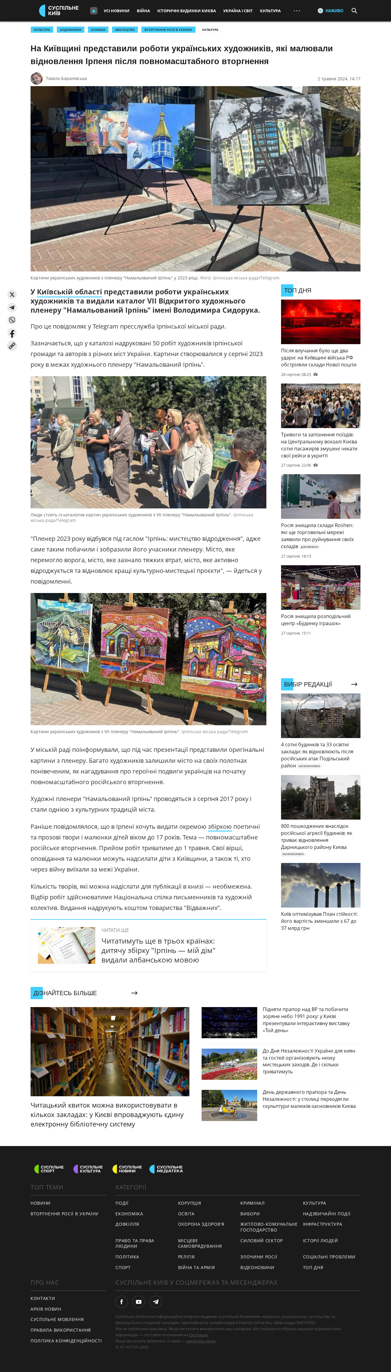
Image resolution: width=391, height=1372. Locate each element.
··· (297, 10)
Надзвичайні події (327, 1214)
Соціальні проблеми (329, 1257)
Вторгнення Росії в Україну (168, 29)
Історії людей (320, 1240)
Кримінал (252, 1203)
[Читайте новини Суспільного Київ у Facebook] (121, 1302)
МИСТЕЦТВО (125, 29)
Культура (270, 10)
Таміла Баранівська (66, 78)
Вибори (250, 1214)
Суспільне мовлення (57, 1319)
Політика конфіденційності (66, 1341)
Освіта (186, 1214)
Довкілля (127, 1224)
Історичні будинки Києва (186, 10)
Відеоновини (257, 1267)
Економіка (129, 1214)
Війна (143, 10)
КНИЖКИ (98, 29)
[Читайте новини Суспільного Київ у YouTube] (139, 1302)
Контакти (43, 1298)
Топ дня (313, 1267)
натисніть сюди (200, 1341)
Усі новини (117, 10)
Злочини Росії (258, 1257)
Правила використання (61, 1330)
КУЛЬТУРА (42, 29)
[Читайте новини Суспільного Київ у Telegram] (156, 1302)
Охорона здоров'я (201, 1224)
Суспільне (198, 1334)
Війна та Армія (196, 1267)
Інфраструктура (322, 1224)
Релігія (186, 1257)
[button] (12, 294)
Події (122, 1203)
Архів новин (46, 1309)
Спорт (123, 1267)
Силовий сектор (261, 1240)
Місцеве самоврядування (200, 1243)
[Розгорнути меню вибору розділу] (93, 10)
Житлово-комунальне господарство (269, 1227)
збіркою (220, 826)
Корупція (189, 1203)
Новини (41, 1203)
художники (70, 29)
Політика (127, 1257)
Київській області (69, 292)
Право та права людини (134, 1243)
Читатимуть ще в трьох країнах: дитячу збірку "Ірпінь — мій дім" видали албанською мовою (158, 950)
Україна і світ (238, 10)
